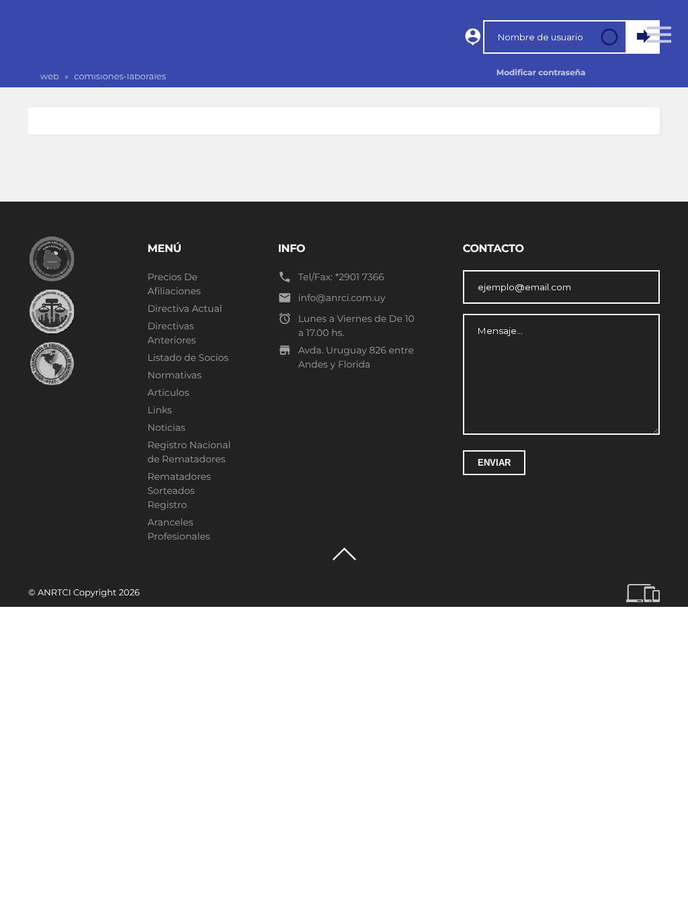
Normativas (175, 375)
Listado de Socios (188, 357)
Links (160, 410)
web (49, 76)
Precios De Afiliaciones (174, 284)
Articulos (168, 392)
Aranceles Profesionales (179, 529)
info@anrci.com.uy (342, 298)
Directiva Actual (185, 308)
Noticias (166, 427)
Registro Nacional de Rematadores (189, 452)
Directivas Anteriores (172, 333)
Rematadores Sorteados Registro (179, 490)
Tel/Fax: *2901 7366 (341, 277)
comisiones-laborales (120, 76)
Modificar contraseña (541, 73)
